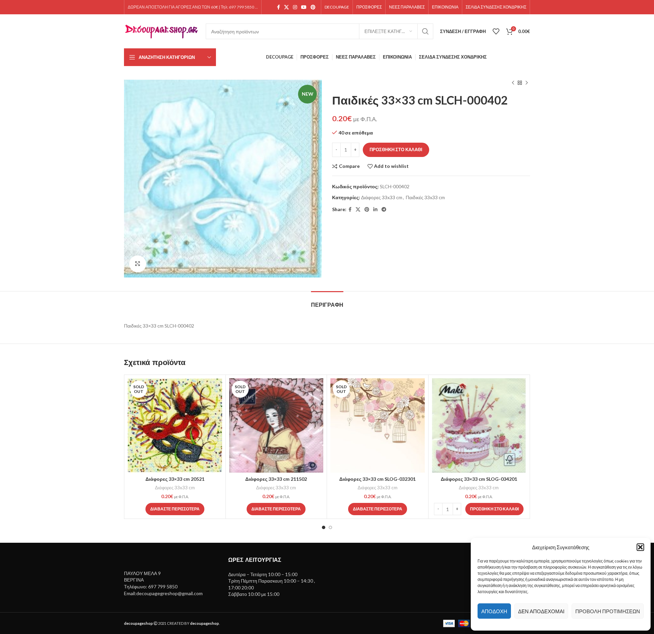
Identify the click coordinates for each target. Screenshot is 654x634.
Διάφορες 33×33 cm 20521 (174, 479)
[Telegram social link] (383, 209)
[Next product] (526, 83)
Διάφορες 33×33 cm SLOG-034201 (479, 479)
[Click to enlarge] (137, 263)
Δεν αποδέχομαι (541, 611)
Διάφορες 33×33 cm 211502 (276, 479)
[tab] (327, 301)
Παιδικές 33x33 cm (425, 197)
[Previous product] (513, 83)
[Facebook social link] (278, 7)
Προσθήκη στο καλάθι (396, 149)
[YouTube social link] (304, 7)
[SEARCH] (425, 31)
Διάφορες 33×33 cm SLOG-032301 (377, 479)
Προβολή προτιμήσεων (607, 611)
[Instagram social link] (295, 7)
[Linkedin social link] (375, 209)
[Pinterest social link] (313, 7)
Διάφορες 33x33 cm (381, 197)
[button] (640, 547)
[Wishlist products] (496, 31)
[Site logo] (161, 31)
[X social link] (286, 7)
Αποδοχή (494, 611)
